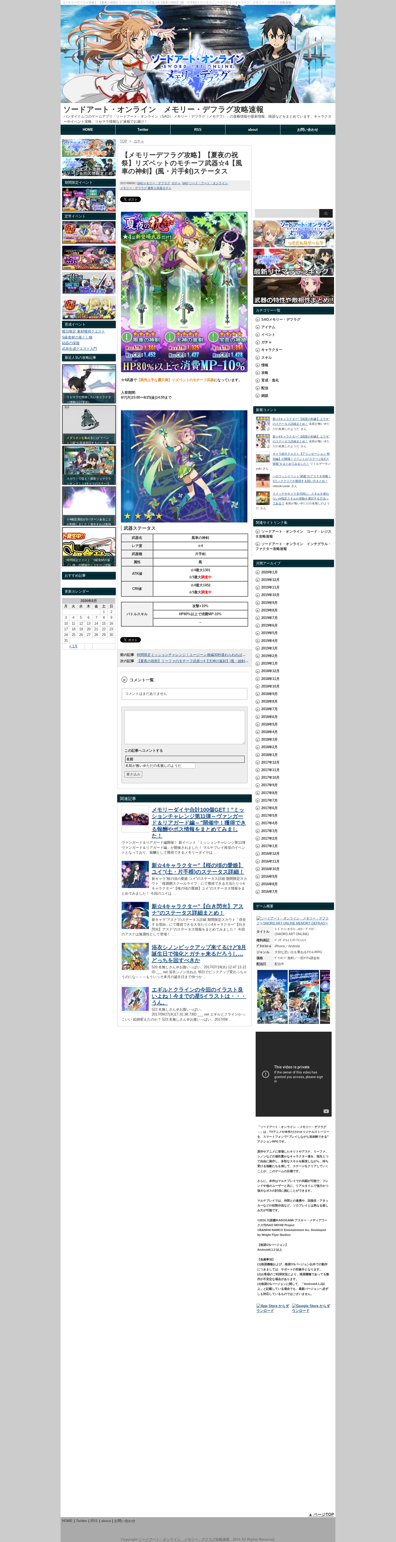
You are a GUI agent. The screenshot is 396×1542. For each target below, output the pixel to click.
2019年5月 (269, 633)
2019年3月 (269, 648)
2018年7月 (269, 709)
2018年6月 (269, 717)
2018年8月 (269, 701)
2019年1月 (269, 663)
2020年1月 (269, 572)
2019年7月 (269, 618)
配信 (264, 388)
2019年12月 (270, 580)
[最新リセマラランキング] (293, 273)
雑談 (264, 396)
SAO (185, 183)
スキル (266, 357)
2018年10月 (270, 686)
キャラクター (271, 350)
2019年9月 (269, 603)
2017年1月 (269, 846)
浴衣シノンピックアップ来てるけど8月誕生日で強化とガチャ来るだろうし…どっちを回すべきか (199, 953)
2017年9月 (269, 785)
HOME (88, 130)
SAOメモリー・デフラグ (153, 183)
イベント (268, 335)
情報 (264, 365)
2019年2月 (269, 656)
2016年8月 (269, 884)
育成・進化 (270, 380)
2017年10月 (270, 777)
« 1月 (73, 646)
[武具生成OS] (89, 292)
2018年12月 (270, 671)
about (253, 130)
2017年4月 (269, 823)
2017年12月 (270, 762)
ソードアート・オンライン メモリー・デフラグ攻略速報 (163, 109)
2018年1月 (269, 755)
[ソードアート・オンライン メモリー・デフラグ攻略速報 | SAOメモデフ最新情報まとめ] (198, 100)
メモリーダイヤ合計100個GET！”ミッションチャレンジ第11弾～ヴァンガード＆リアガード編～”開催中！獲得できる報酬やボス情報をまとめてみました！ (199, 823)
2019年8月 (269, 610)
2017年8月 (269, 793)
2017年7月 (269, 800)
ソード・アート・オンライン (208, 183)
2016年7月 (269, 892)
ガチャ (176, 183)
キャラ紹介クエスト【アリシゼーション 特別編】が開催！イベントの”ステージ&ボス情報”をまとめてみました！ (301, 458)
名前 (129, 759)
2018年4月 (269, 732)
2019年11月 (270, 587)
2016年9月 (269, 876)
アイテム (268, 327)
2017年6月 (269, 808)
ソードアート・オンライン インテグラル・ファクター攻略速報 (293, 546)
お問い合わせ (307, 130)
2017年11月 (270, 770)
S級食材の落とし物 (77, 337)
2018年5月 (269, 724)
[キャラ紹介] (89, 318)
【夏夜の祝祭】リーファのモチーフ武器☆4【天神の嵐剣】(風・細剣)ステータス (200, 661)
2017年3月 (269, 831)
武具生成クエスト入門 (79, 349)
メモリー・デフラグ (133, 188)
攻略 (264, 373)
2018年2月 (269, 747)
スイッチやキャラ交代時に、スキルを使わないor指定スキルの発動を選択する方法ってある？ (301, 498)
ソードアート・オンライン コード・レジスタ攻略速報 (293, 533)
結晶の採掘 (70, 343)
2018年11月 (270, 679)
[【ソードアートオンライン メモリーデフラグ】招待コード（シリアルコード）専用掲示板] (89, 154)
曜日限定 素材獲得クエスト (83, 331)
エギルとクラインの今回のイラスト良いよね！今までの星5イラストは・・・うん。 (199, 996)
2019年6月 (269, 625)
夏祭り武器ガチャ (159, 188)
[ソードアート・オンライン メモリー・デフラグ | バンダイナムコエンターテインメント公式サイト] (293, 923)
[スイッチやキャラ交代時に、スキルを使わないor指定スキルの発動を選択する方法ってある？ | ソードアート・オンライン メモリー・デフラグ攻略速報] (263, 504)
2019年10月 (270, 595)
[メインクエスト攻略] (89, 174)
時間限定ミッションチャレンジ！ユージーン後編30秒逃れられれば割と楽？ (196, 655)
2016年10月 (270, 869)
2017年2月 (269, 838)
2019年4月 (269, 641)
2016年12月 (270, 854)
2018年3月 (269, 739)
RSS (198, 130)
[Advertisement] (293, 172)
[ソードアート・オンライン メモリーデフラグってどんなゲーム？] (293, 245)
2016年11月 (270, 861)
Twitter (142, 130)
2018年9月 (269, 694)
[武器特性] (293, 301)
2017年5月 (269, 815)
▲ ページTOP (321, 1514)
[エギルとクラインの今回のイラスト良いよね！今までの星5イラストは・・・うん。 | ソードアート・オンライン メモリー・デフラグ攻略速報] (135, 1011)
